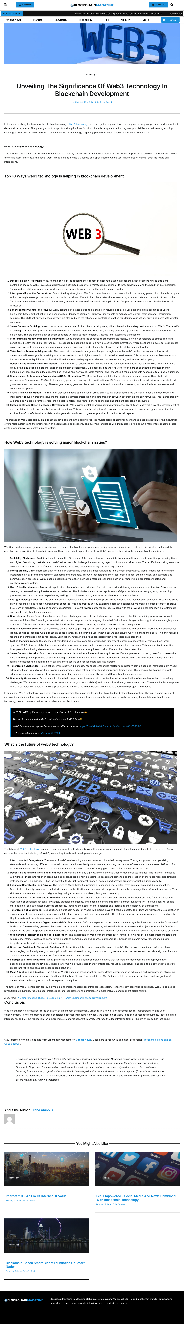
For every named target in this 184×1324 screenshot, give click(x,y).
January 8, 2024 (50, 733)
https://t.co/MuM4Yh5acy (93, 726)
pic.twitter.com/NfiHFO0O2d (125, 726)
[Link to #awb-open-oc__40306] (5, 4)
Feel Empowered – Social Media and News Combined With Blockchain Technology (136, 1198)
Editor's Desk (29, 1200)
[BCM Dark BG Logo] (23, 1300)
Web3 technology (79, 124)
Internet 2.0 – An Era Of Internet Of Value (36, 1196)
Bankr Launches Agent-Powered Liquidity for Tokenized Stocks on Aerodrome (73, 13)
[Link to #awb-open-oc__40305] (174, 4)
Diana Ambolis (106, 102)
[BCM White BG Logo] (92, 4)
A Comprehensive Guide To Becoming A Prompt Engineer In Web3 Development (62, 997)
